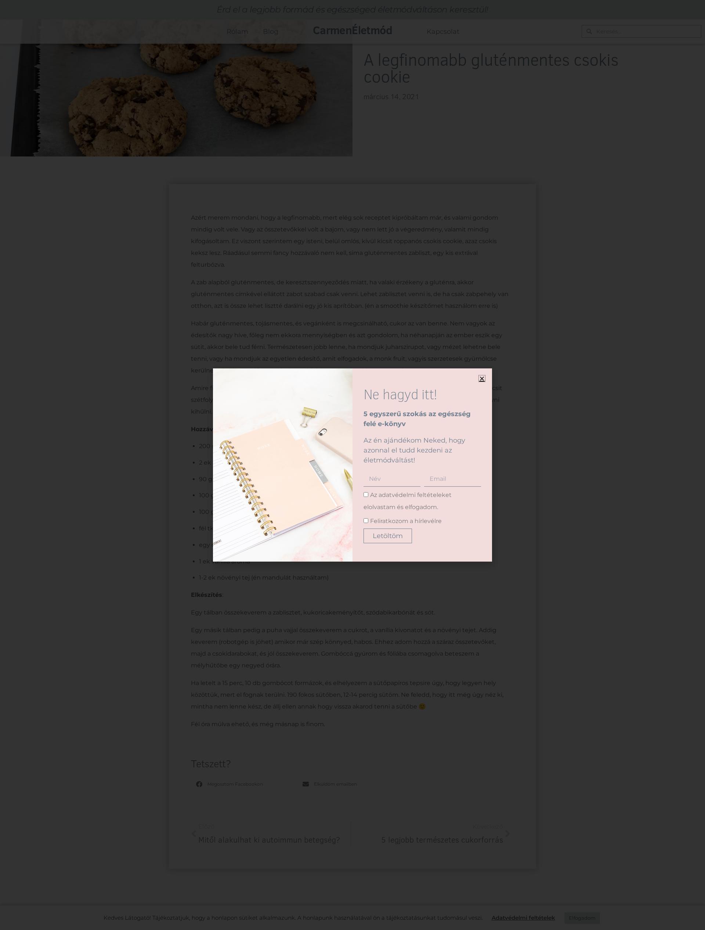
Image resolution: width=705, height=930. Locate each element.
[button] (482, 378)
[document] (352, 465)
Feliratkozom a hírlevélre (406, 521)
